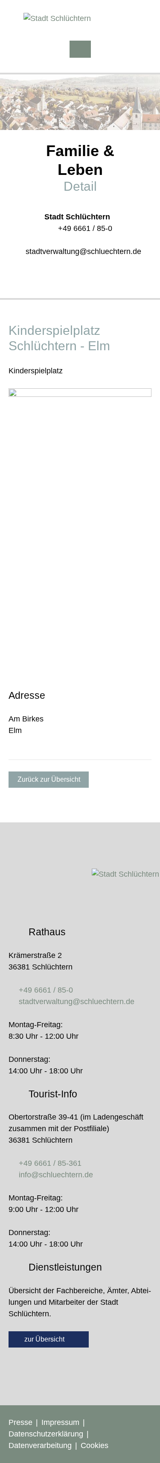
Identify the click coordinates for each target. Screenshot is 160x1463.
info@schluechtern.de (56, 1174)
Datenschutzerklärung (46, 1434)
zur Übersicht (45, 1339)
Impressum (60, 1422)
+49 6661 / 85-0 (85, 228)
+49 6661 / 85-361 (50, 1163)
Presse (20, 1422)
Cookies (94, 1445)
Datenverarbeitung (40, 1445)
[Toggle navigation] (80, 49)
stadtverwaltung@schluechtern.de (83, 251)
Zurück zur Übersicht (48, 779)
